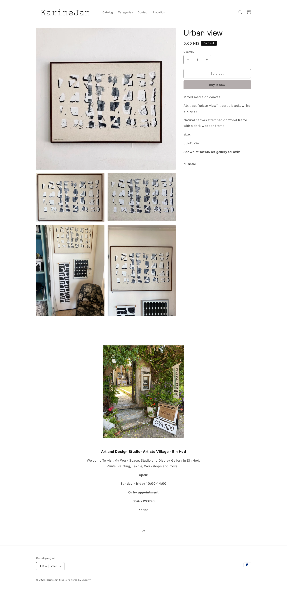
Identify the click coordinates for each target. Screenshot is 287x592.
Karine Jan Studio (56, 580)
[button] (240, 12)
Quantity (189, 51)
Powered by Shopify (79, 580)
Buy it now (217, 85)
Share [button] (192, 164)
